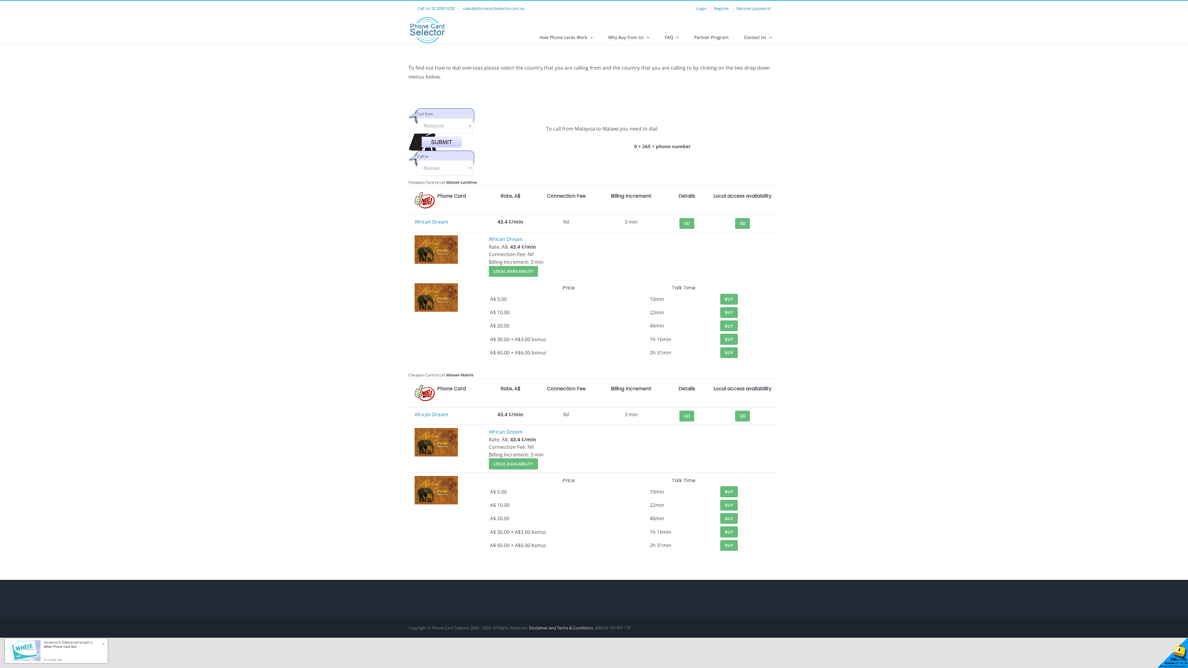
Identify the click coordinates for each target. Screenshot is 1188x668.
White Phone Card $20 (60, 646)
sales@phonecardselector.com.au (494, 8)
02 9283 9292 (443, 8)
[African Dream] (436, 239)
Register (721, 8)
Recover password (753, 8)
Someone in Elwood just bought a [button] (68, 644)
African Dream (431, 221)
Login (701, 8)
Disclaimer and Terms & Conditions (561, 628)
